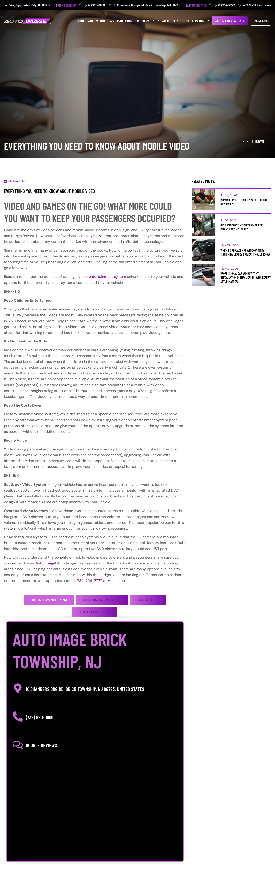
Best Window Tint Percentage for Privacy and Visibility (241, 227)
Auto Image (45, 563)
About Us (168, 21)
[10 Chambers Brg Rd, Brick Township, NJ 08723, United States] (18, 688)
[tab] (49, 600)
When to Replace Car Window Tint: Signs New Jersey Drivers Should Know (245, 252)
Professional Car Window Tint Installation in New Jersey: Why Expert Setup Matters (245, 277)
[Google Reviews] (18, 745)
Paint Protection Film (124, 21)
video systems (91, 235)
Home (80, 21)
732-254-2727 (89, 580)
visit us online (119, 580)
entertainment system (107, 276)
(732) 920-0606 (39, 717)
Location (198, 21)
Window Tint (96, 21)
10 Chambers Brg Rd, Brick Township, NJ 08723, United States (85, 689)
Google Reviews (41, 745)
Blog (186, 21)
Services (148, 21)
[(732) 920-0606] (18, 716)
